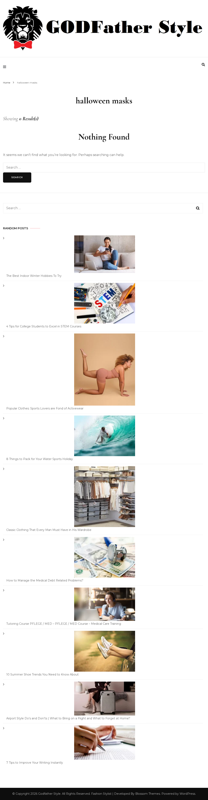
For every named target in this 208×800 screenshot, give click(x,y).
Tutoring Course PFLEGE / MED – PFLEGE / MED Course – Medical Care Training (63, 624)
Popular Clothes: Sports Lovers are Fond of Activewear (44, 408)
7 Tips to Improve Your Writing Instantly (34, 762)
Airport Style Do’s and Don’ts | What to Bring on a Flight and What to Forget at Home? (68, 718)
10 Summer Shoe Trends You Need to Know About (42, 674)
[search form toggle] (203, 64)
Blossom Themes (147, 794)
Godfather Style (49, 794)
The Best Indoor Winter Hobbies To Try (34, 276)
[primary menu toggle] (5, 67)
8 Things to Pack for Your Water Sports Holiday (39, 459)
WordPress (187, 794)
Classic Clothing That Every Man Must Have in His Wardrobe (48, 530)
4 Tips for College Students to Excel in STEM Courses (43, 326)
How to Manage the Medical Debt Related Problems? (44, 580)
